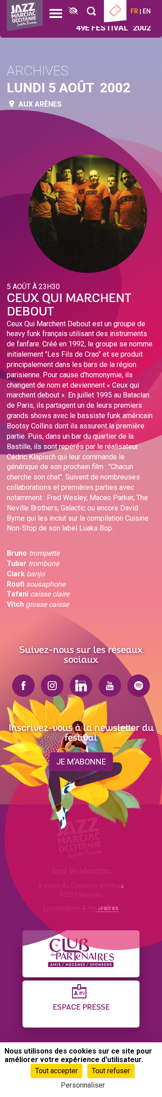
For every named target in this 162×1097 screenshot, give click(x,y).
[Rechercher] (91, 11)
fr (134, 11)
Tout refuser (111, 1071)
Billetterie (115, 11)
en (147, 11)
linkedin (81, 685)
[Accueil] (25, 15)
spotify (138, 685)
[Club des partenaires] (81, 953)
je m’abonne (81, 761)
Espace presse (81, 1007)
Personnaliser (83, 1085)
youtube (110, 685)
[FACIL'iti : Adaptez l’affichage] (73, 11)
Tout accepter (56, 1071)
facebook (23, 685)
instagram (52, 685)
